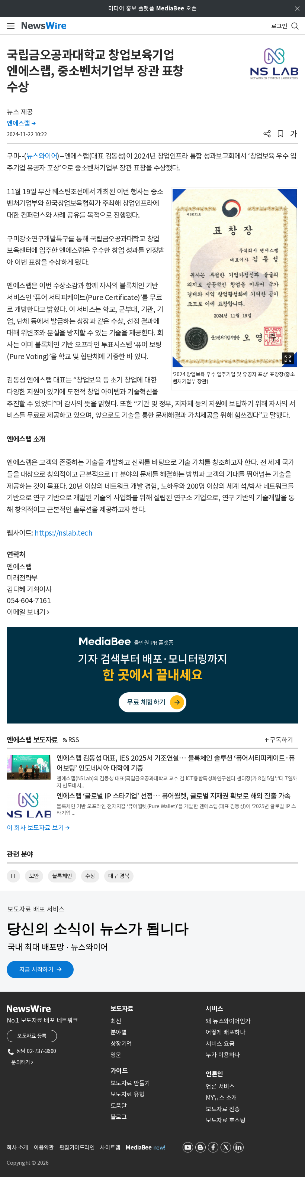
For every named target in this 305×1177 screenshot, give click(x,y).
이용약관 (44, 1147)
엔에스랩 (21, 123)
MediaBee (138, 1147)
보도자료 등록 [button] (31, 1036)
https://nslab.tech (63, 533)
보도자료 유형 (127, 1094)
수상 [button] (90, 876)
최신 (115, 1021)
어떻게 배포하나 (225, 1032)
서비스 (214, 1009)
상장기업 (121, 1043)
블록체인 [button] (62, 876)
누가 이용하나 (223, 1055)
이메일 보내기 (28, 612)
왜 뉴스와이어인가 (228, 1021)
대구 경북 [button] (119, 876)
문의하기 (22, 1062)
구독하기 (281, 740)
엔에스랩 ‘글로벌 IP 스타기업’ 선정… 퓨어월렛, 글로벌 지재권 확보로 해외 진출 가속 (173, 795)
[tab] (155, 1009)
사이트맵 (110, 1147)
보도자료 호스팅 (225, 1120)
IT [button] (13, 876)
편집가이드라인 (77, 1147)
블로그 (118, 1117)
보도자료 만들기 (130, 1083)
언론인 (214, 1074)
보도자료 (122, 1009)
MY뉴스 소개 (221, 1097)
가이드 (119, 1071)
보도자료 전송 (223, 1109)
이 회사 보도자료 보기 (38, 828)
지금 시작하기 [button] (36, 969)
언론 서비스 (220, 1086)
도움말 (118, 1105)
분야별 (118, 1032)
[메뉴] (9, 26)
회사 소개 (17, 1147)
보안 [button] (34, 876)
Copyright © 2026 (27, 1163)
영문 (115, 1055)
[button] (267, 134)
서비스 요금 (220, 1043)
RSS (73, 740)
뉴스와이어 (41, 156)
